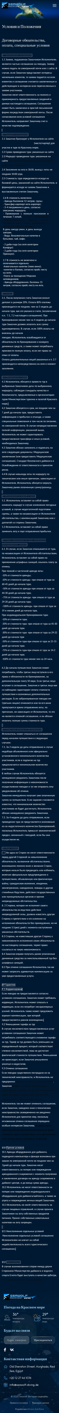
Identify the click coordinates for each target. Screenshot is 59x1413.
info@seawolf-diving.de (24, 1385)
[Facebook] (5, 1350)
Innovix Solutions (35, 1409)
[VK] (12, 1350)
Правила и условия (19, 1402)
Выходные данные (40, 1402)
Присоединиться (43, 1340)
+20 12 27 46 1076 (20, 1378)
